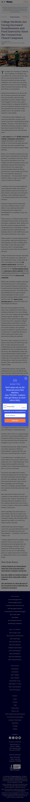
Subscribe (15, 420)
